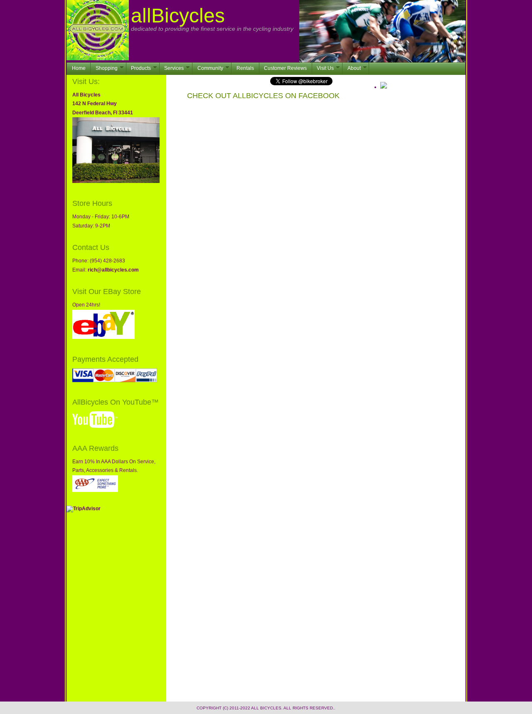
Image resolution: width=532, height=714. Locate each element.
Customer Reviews (285, 68)
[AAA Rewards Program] (95, 490)
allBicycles (178, 16)
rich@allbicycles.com (113, 270)
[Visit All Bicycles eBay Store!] (103, 337)
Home (79, 68)
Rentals (245, 68)
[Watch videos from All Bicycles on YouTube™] (95, 426)
